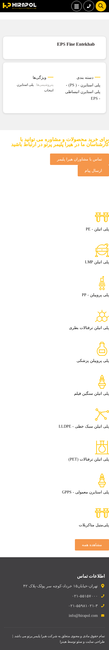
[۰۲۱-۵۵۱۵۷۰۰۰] (88, 6)
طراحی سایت (95, 642)
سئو (79, 642)
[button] (76, 6)
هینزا (63, 642)
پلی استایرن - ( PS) (84, 85)
